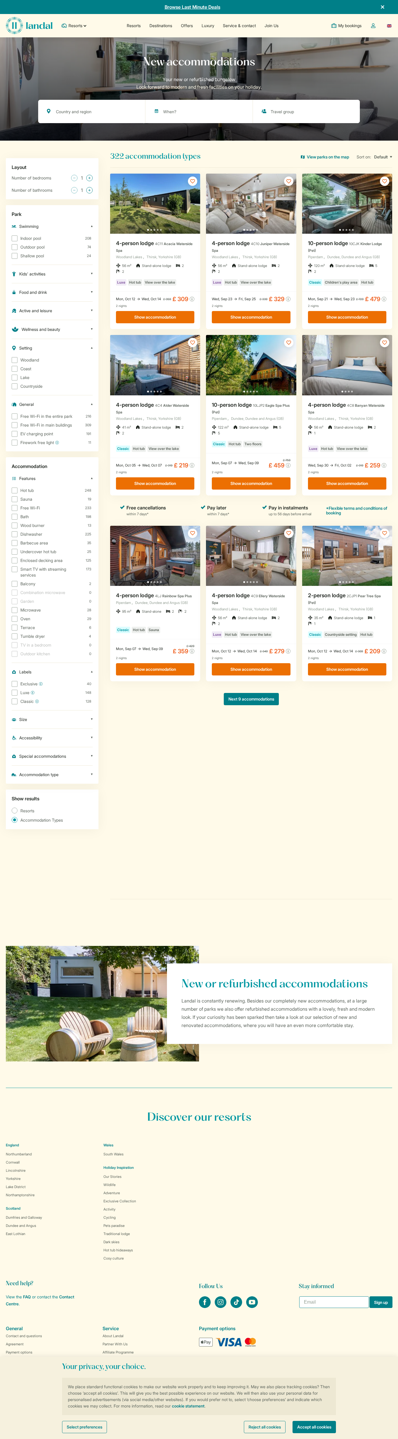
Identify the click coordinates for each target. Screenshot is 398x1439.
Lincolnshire (16, 1170)
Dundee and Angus (21, 1225)
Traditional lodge (116, 1234)
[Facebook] (205, 1306)
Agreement (15, 1344)
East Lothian (15, 1234)
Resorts (134, 25)
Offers (187, 25)
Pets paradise (114, 1225)
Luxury (208, 25)
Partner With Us (115, 1344)
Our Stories (112, 1176)
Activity (109, 1209)
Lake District (16, 1187)
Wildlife (109, 1185)
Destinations (160, 25)
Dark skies (111, 1242)
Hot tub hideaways (118, 1250)
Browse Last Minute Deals (192, 7)
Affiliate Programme (118, 1352)
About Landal (113, 1336)
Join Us (272, 25)
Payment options (19, 1352)
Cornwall (13, 1162)
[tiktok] (236, 1306)
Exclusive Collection (119, 1201)
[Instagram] (221, 1306)
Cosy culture (113, 1258)
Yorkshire (13, 1178)
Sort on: (364, 156)
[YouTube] (252, 1306)
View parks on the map (328, 156)
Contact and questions (24, 1336)
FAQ (27, 1296)
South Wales (113, 1154)
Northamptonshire (20, 1195)
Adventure (111, 1193)
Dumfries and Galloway (24, 1217)
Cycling (109, 1217)
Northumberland (19, 1154)
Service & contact (239, 25)
